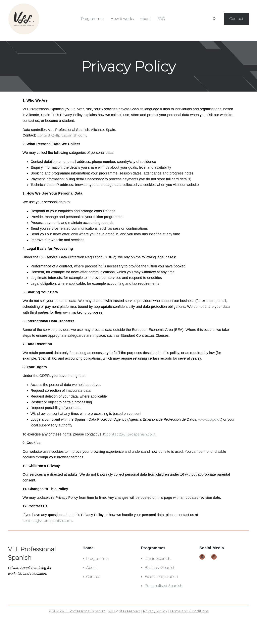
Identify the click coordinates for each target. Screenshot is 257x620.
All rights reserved (124, 611)
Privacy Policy (155, 611)
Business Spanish (160, 567)
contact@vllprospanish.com (61, 135)
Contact (236, 18)
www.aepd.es (209, 419)
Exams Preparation (161, 576)
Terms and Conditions (189, 611)
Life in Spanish (157, 558)
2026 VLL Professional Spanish (79, 611)
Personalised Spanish (163, 585)
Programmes (97, 558)
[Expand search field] (214, 18)
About (91, 567)
